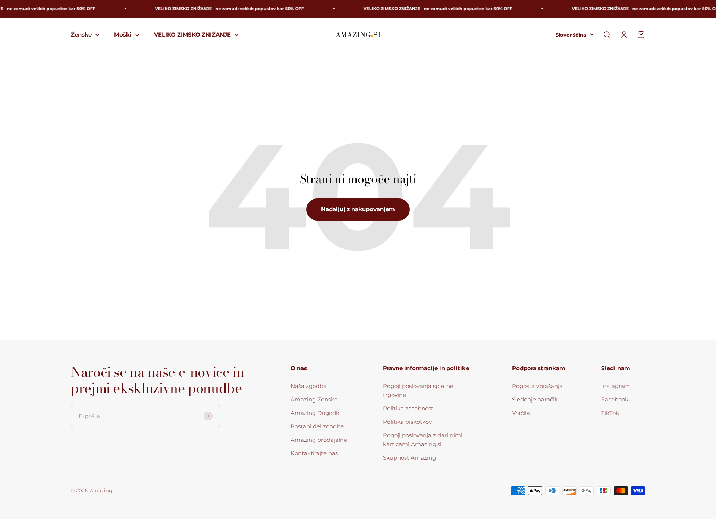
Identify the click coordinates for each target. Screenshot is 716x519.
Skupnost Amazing (409, 457)
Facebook (614, 399)
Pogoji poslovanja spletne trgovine (418, 390)
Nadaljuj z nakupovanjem (358, 209)
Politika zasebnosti (409, 408)
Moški (123, 34)
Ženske (81, 34)
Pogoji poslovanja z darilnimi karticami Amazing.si (422, 440)
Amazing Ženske (314, 399)
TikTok (610, 412)
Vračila (521, 412)
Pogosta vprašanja (537, 386)
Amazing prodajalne (319, 439)
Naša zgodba (309, 386)
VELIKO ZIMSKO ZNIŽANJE (192, 34)
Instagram (615, 386)
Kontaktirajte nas (314, 453)
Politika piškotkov (407, 421)
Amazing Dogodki (316, 412)
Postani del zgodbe (317, 426)
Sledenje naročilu (536, 399)
